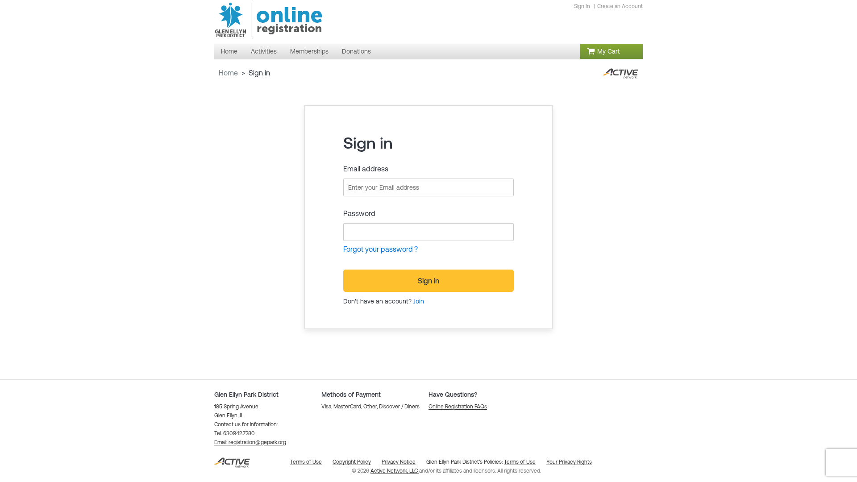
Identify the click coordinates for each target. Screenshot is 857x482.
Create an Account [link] (620, 6)
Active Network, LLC (394, 471)
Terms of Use (520, 462)
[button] (250, 442)
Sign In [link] (582, 6)
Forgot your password (378, 249)
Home (228, 73)
